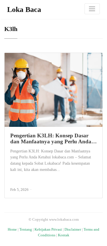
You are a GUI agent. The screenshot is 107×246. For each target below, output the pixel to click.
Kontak (63, 235)
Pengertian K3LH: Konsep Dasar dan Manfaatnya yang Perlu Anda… (53, 138)
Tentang (25, 229)
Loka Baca (24, 9)
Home (12, 229)
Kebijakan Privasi (48, 229)
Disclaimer (72, 229)
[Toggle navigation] (92, 8)
